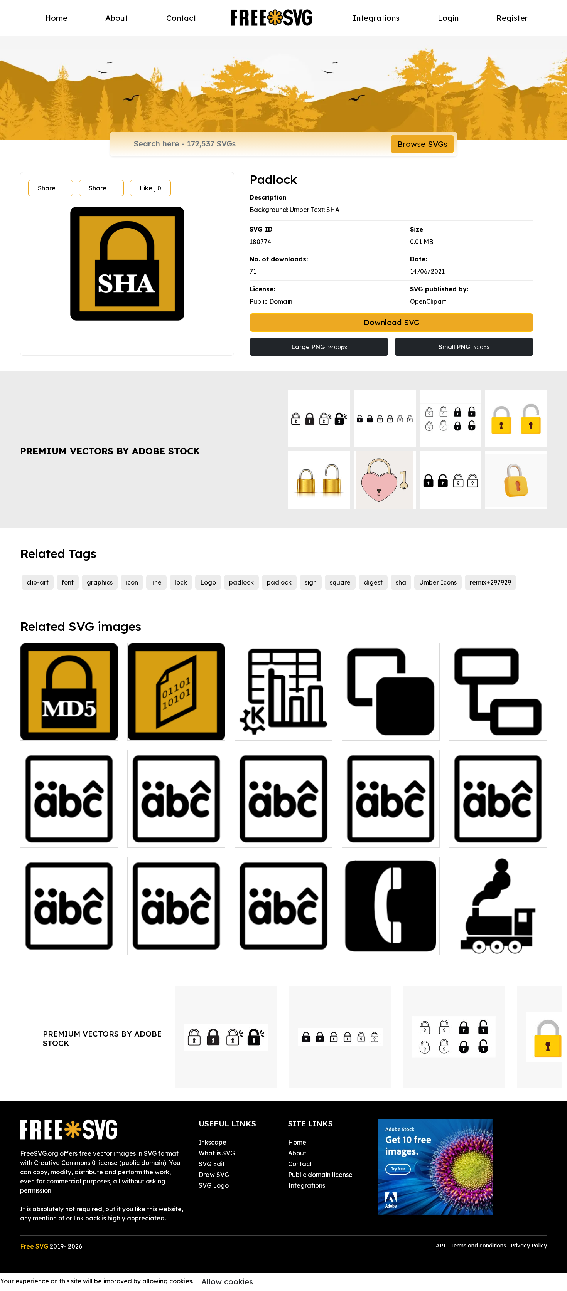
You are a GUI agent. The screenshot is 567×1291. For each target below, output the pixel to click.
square (340, 582)
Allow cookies (227, 1281)
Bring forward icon (378, 730)
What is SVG (217, 1153)
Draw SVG (214, 1174)
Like (150, 188)
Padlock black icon (57, 730)
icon (132, 582)
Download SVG (392, 322)
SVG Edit (212, 1164)
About (116, 18)
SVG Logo (214, 1185)
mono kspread (264, 730)
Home (56, 18)
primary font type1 (270, 944)
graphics (100, 582)
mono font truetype (271, 837)
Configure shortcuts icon (493, 730)
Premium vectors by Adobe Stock (110, 451)
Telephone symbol (376, 944)
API (441, 1245)
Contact (181, 18)
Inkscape (212, 1142)
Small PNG (464, 347)
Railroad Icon (478, 944)
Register (512, 18)
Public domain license (320, 1174)
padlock (241, 582)
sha (401, 582)
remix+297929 (490, 582)
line (156, 582)
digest (373, 582)
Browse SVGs (422, 144)
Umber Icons (438, 582)
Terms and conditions (478, 1245)
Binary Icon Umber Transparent (176, 725)
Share (47, 188)
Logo (208, 582)
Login (448, 18)
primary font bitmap (487, 837)
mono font (151, 837)
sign (311, 582)
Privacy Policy (529, 1245)
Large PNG (319, 347)
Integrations (376, 18)
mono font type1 (374, 837)
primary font (47, 944)
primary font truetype (168, 944)
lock (181, 582)
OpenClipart (428, 301)
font (68, 582)
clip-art (38, 582)
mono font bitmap (55, 837)
